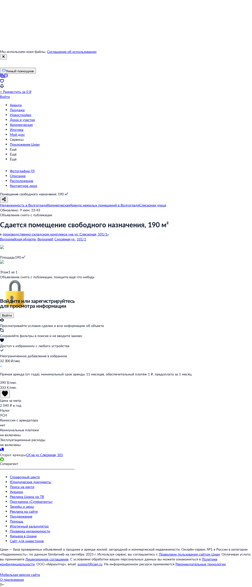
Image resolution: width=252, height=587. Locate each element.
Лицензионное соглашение (46, 559)
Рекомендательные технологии (200, 564)
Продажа (17, 110)
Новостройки (20, 114)
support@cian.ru (90, 564)
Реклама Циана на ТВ (27, 496)
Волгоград (45, 239)
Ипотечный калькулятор (29, 526)
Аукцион (16, 491)
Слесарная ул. (64, 239)
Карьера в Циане (23, 536)
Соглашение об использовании (71, 51)
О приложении (12, 579)
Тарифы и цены (22, 506)
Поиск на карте (22, 486)
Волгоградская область (18, 239)
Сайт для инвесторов (27, 541)
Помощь (16, 521)
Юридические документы (30, 481)
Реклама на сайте (24, 511)
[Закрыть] (3, 57)
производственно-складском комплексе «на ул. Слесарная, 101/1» (56, 234)
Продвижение (21, 516)
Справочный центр (25, 477)
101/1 (81, 239)
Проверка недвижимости (30, 531)
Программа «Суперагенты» (31, 501)
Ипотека (16, 129)
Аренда (16, 105)
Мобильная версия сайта (20, 574)
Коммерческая (21, 124)
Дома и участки (22, 119)
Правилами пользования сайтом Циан (189, 554)
